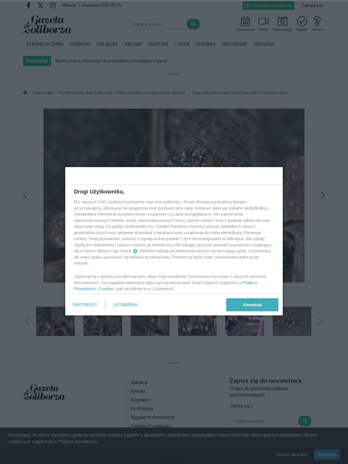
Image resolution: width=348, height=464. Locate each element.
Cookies (106, 288)
